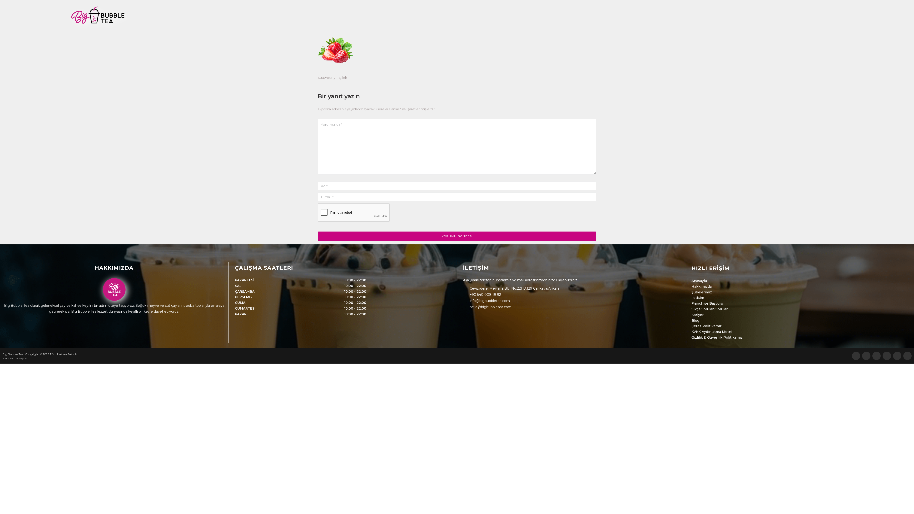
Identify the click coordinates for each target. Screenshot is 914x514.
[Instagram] (876, 356)
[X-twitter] (897, 356)
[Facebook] (887, 356)
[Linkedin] (907, 356)
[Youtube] (866, 356)
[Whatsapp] (856, 356)
